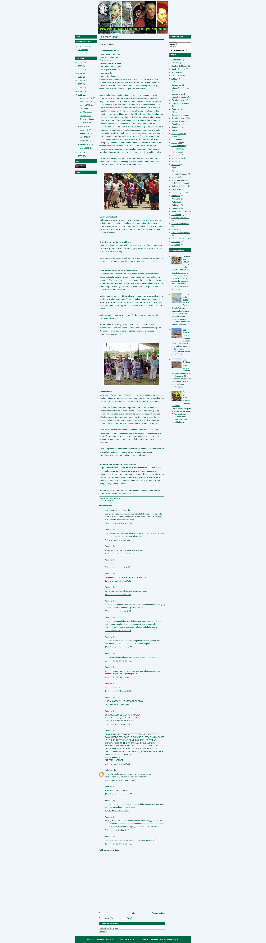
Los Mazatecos (108, 36)
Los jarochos (177, 149)
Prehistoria (176, 205)
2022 (80, 66)
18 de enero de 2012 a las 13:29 (118, 595)
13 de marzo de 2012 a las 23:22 (118, 677)
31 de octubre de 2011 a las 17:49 (118, 523)
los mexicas (123, 136)
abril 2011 (84, 137)
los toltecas (82, 53)
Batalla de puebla (178, 69)
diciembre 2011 (86, 98)
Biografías (176, 72)
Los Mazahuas (85, 116)
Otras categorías (178, 192)
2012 (80, 91)
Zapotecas (176, 245)
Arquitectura (176, 60)
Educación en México (180, 88)
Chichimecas (177, 75)
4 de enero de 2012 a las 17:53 (117, 540)
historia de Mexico (157, 939)
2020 (80, 70)
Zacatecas (176, 242)
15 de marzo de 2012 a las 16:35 (118, 691)
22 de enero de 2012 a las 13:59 (118, 611)
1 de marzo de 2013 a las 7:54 (117, 811)
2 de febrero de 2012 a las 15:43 (118, 631)
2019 (80, 73)
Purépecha (176, 208)
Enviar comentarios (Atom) (121, 918)
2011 (80, 95)
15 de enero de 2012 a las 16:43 (118, 581)
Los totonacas (177, 158)
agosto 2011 (85, 105)
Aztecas (175, 63)
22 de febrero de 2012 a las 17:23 (118, 661)
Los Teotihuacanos (187, 362)
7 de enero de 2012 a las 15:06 (117, 553)
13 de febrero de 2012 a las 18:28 (118, 647)
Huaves (175, 130)
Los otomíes (176, 155)
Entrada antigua (158, 913)
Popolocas (176, 196)
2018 (80, 77)
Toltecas (175, 229)
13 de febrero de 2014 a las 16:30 (118, 844)
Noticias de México (179, 186)
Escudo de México (179, 100)
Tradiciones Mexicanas (181, 233)
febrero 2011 (85, 144)
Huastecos (176, 127)
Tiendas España (172, 939)
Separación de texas (180, 211)
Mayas (174, 161)
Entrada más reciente (107, 913)
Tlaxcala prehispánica (180, 224)
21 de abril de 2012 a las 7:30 (117, 705)
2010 (80, 153)
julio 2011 (84, 126)
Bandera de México (179, 66)
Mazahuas (176, 165)
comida (174, 82)
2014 (80, 88)
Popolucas (176, 199)
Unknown (108, 770)
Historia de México (179, 118)
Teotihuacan (176, 215)
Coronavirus (176, 85)
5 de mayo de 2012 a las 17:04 (117, 724)
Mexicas (175, 171)
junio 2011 (84, 130)
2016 (80, 81)
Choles (174, 79)
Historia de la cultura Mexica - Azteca (186, 299)
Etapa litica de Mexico (180, 103)
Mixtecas (175, 177)
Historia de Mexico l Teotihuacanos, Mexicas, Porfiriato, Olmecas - (123, 939)
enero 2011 (84, 148)
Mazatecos (110, 500)
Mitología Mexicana (179, 174)
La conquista (177, 143)
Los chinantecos (178, 146)
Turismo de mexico (179, 238)
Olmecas (175, 189)
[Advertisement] (143, 57)
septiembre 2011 (86, 102)
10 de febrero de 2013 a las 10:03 (118, 794)
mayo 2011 (84, 134)
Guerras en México (179, 115)
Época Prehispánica (180, 97)
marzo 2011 (84, 141)
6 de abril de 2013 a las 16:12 (117, 830)
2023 (80, 63)
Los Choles (84, 108)
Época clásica (177, 94)
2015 (80, 84)
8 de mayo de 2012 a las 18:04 (117, 764)
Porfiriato (175, 202)
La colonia (176, 139)
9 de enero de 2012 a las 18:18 (117, 567)
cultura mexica (84, 46)
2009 (80, 156)
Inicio (134, 913)
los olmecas (83, 50)
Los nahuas (176, 152)
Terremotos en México (180, 218)
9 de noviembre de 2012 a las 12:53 (119, 780)
